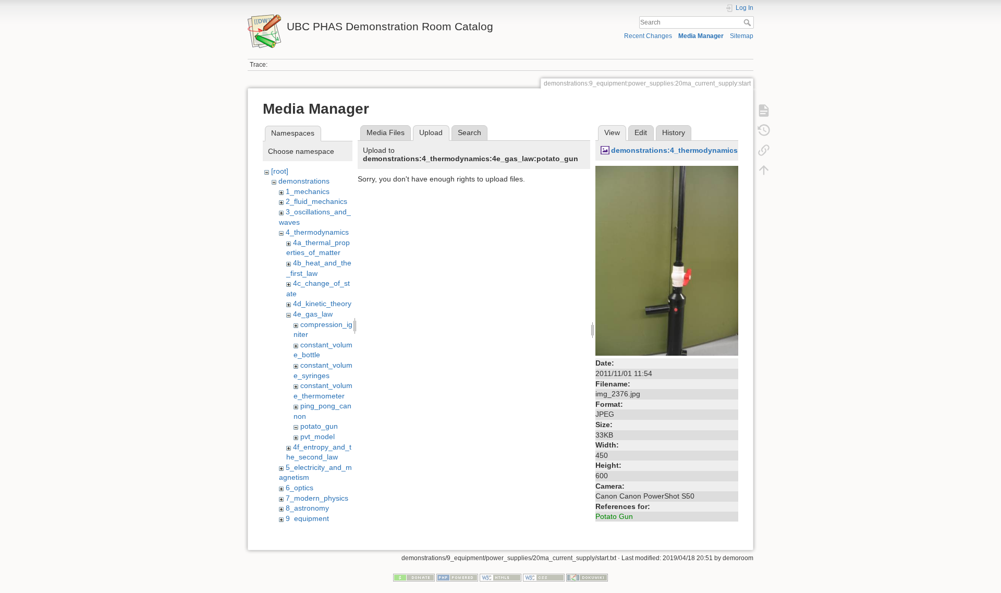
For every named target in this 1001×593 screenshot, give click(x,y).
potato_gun (319, 426)
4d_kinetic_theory (322, 303)
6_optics (299, 487)
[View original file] (666, 260)
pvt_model (317, 436)
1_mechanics (307, 191)
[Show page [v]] (764, 110)
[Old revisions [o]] (764, 130)
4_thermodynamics (317, 232)
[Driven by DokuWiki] (587, 577)
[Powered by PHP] (457, 577)
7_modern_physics (317, 498)
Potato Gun (614, 516)
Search (748, 22)
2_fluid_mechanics (316, 201)
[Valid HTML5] (500, 577)
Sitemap (741, 36)
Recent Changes (648, 36)
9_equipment (307, 518)
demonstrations (303, 181)
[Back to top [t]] (764, 170)
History (673, 132)
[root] (279, 171)
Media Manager (701, 36)
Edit (640, 132)
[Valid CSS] (544, 577)
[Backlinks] (764, 150)
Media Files (386, 132)
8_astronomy (307, 508)
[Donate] (414, 577)
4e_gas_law (313, 314)
